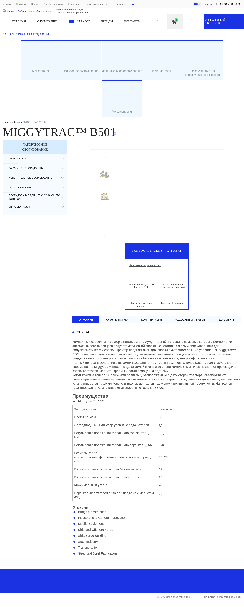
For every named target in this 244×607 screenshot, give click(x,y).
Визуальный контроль (97, 3)
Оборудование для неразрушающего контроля (34, 197)
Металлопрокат (20, 206)
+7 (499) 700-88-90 (228, 4)
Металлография (20, 187)
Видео (34, 3)
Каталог (83, 21)
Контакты (132, 21)
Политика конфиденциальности (222, 596)
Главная (19, 21)
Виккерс (120, 3)
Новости (21, 3)
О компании (47, 21)
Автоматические (53, 3)
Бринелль (73, 3)
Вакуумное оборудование (27, 168)
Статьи (7, 3)
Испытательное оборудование (30, 177)
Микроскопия (18, 158)
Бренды (107, 21)
